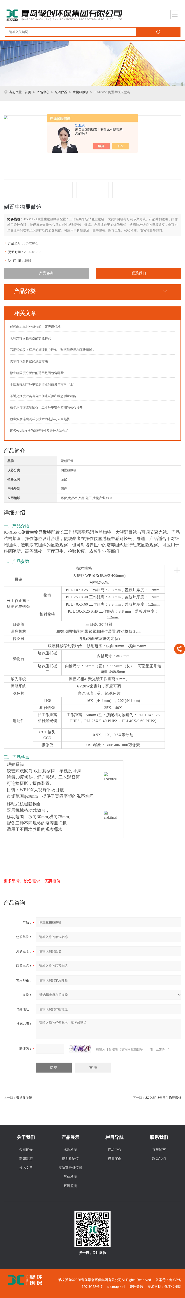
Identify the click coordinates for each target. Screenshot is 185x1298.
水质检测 (70, 1149)
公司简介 (26, 1149)
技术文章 (26, 1168)
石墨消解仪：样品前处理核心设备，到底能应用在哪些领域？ (52, 350)
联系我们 (139, 273)
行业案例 (114, 1159)
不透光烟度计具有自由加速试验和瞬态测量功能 (43, 396)
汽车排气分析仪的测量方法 (29, 361)
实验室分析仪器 (70, 1168)
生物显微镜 (80, 92)
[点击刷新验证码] (80, 1048)
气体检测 (70, 1177)
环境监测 (70, 1186)
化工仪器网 (172, 1287)
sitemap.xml (116, 1287)
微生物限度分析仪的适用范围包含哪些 (37, 373)
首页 (28, 92)
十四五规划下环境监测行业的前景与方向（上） (43, 384)
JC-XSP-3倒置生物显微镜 (163, 1097)
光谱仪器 (61, 92)
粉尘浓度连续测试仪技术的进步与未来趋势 (40, 419)
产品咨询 (46, 273)
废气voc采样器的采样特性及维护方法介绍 (39, 430)
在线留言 (159, 1149)
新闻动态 (26, 1159)
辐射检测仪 (70, 1159)
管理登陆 (136, 1287)
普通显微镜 (24, 1097)
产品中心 (43, 92)
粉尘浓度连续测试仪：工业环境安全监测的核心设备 (46, 407)
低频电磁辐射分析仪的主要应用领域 (35, 327)
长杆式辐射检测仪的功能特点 (30, 338)
